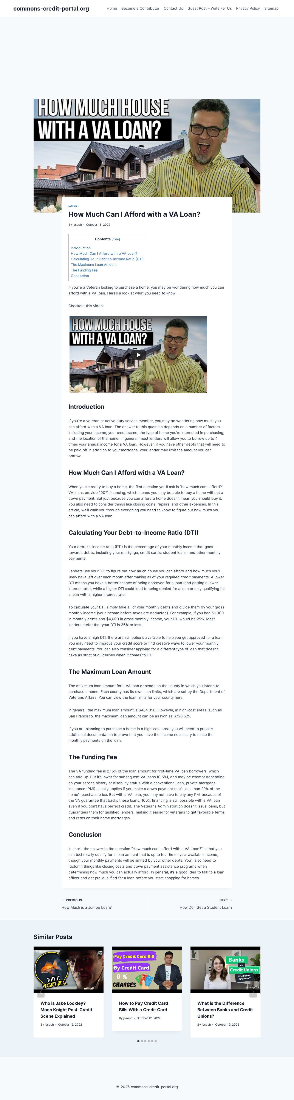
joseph (77, 224)
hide (116, 239)
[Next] (253, 992)
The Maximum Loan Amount (94, 264)
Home (112, 8)
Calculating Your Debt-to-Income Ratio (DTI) (107, 259)
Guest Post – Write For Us (209, 8)
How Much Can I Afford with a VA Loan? (104, 253)
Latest (73, 205)
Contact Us (173, 8)
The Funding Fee (84, 270)
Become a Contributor (140, 8)
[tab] (138, 1041)
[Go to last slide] (41, 992)
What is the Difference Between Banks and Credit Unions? (225, 1010)
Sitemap (271, 8)
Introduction (81, 248)
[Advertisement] (147, 49)
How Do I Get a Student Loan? (206, 904)
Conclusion (80, 276)
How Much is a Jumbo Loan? (87, 904)
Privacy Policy (248, 8)
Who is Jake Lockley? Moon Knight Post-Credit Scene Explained (66, 1010)
